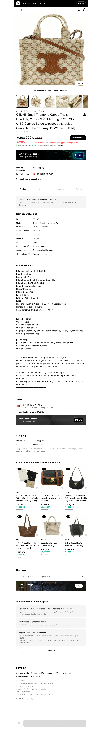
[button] (37, 488)
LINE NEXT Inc (23, 699)
